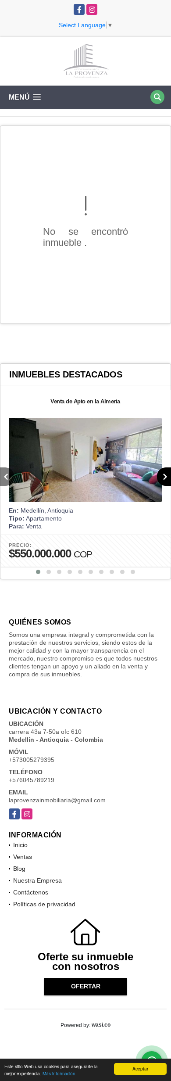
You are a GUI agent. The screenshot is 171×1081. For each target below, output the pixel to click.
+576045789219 (31, 779)
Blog (19, 868)
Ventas (22, 856)
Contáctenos (30, 892)
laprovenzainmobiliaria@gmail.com (57, 800)
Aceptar (140, 1068)
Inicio (20, 844)
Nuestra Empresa (37, 880)
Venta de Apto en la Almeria (85, 401)
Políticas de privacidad (44, 904)
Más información (59, 1073)
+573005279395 (31, 759)
